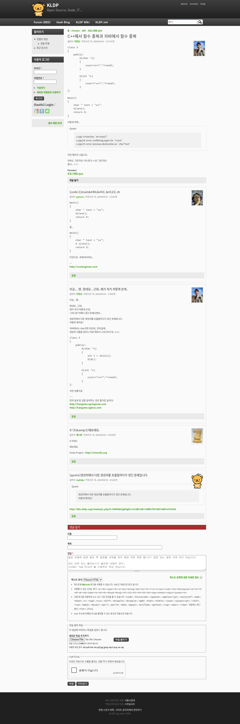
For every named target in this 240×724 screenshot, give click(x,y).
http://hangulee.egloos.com (85, 407)
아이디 (38, 68)
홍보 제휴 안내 (55, 123)
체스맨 (79, 434)
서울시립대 (130, 700)
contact (194, 3)
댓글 (70, 553)
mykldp (80, 479)
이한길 (77, 41)
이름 (70, 533)
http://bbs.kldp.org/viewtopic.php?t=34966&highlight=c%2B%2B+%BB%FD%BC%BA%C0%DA (123, 509)
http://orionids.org (96, 452)
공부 (84, 30)
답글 (74, 275)
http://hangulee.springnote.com (88, 404)
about (184, 3)
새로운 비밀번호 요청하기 (49, 92)
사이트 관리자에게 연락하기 (129, 709)
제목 (70, 543)
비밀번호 (39, 78)
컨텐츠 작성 (42, 39)
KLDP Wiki (82, 22)
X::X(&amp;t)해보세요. (85, 430)
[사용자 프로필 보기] (199, 54)
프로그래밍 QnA (95, 30)
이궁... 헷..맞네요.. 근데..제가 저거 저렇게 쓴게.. (99, 289)
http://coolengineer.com (84, 266)
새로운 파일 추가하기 (79, 635)
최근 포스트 (42, 47)
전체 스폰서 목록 (106, 709)
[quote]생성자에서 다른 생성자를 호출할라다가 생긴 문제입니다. (109, 475)
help (203, 3)
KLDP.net (101, 22)
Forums (76, 30)
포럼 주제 (44, 43)
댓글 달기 (74, 180)
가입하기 (41, 87)
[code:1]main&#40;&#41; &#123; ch (95, 192)
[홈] (38, 9)
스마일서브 (129, 704)
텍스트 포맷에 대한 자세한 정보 (184, 577)
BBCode (86, 584)
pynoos (80, 196)
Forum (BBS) (42, 22)
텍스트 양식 (77, 579)
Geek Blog (63, 22)
